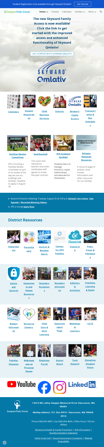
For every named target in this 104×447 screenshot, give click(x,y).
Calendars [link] (67, 11)
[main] (52, 33)
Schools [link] (55, 11)
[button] (101, 12)
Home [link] (42, 11)
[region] (52, 4)
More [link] (91, 11)
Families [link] (79, 11)
